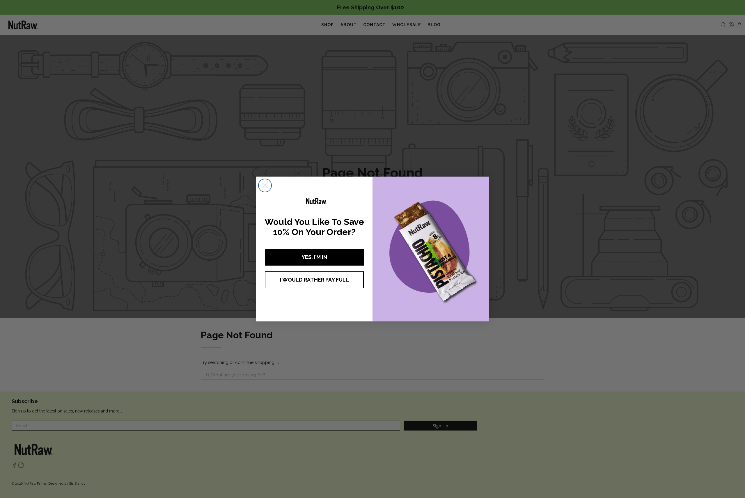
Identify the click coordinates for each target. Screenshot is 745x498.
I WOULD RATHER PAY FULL (314, 280)
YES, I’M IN (314, 257)
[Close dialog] (265, 185)
